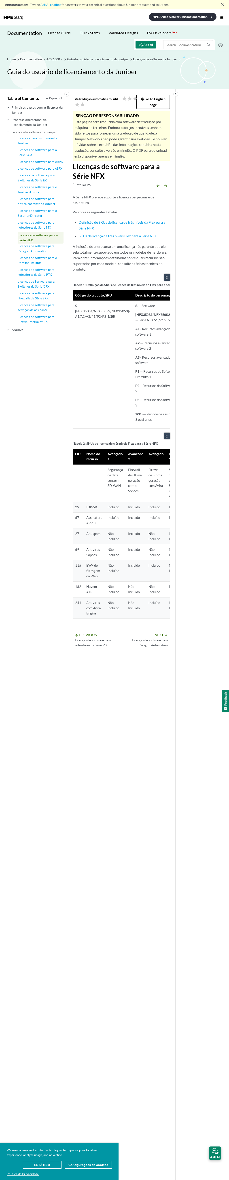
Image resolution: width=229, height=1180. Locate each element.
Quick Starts (90, 33)
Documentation (24, 33)
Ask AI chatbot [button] (50, 4)
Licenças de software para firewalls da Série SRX (36, 295)
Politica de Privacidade (23, 1174)
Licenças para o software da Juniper (37, 140)
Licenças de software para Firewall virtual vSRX (36, 319)
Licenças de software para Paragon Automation (36, 248)
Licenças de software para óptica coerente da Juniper (36, 201)
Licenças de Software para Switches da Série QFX (36, 284)
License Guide (59, 33)
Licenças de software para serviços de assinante (36, 307)
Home (11, 59)
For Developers (162, 33)
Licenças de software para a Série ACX (37, 152)
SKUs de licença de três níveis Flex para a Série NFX (118, 236)
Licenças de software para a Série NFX (38, 237)
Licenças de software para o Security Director (37, 213)
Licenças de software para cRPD (40, 162)
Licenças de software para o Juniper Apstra (37, 189)
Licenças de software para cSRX (40, 168)
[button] (215, 1153)
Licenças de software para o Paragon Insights (37, 260)
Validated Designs (123, 33)
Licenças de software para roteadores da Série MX (36, 225)
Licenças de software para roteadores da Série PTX (36, 272)
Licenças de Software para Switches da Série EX (36, 177)
